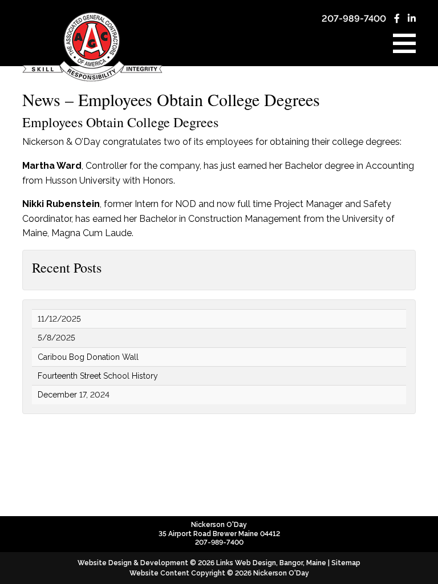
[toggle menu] (404, 43)
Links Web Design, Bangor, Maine (272, 563)
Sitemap (345, 563)
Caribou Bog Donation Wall (88, 357)
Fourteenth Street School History (98, 375)
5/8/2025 (56, 337)
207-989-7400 (354, 18)
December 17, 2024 (74, 394)
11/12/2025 (59, 318)
